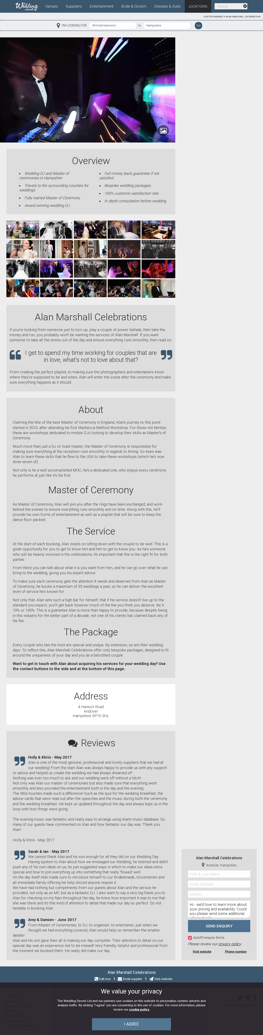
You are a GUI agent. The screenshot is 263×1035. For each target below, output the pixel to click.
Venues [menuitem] (51, 6)
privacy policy (229, 944)
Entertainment (214, 16)
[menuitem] (29, 5)
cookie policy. (139, 1009)
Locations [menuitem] (198, 6)
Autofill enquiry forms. (209, 938)
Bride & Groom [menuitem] (133, 6)
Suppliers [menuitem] (74, 6)
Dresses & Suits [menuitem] (167, 6)
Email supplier (132, 979)
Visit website (202, 951)
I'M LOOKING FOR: (74, 25)
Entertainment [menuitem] (101, 6)
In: (139, 25)
